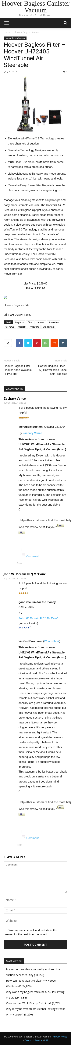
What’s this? (51, 641)
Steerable (53, 322)
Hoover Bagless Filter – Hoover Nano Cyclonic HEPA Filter (18, 370)
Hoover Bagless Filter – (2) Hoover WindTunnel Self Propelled (52, 370)
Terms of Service (33, 1040)
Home (7, 32)
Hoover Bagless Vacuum (27, 32)
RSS (46, 1040)
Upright (22, 326)
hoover (40, 322)
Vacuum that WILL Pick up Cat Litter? (29, 1003)
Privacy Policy (60, 1036)
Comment (32, 556)
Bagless (19, 322)
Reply (19, 563)
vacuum (34, 326)
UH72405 (9, 326)
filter (30, 322)
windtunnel (49, 326)
